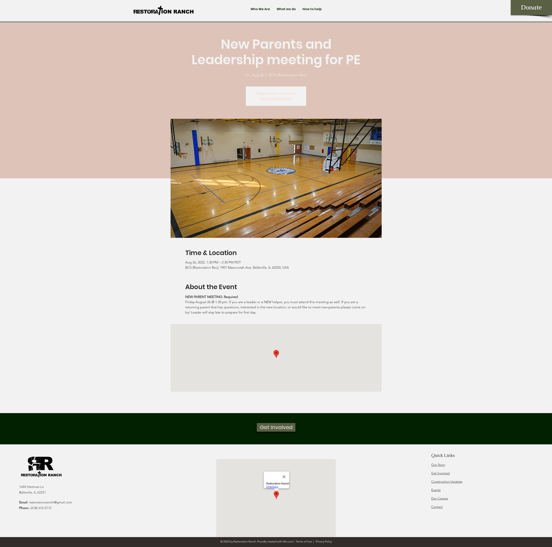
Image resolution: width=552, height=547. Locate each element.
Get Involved (440, 473)
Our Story (438, 465)
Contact (437, 507)
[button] (260, 9)
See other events (276, 98)
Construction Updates (446, 482)
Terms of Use (304, 541)
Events (436, 490)
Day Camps (439, 498)
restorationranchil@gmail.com (50, 502)
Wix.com (288, 541)
